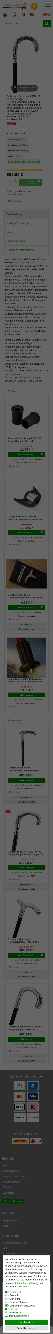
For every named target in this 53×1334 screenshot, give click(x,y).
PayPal (13, 1309)
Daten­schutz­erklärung (26, 1283)
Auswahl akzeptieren (26, 1328)
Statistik (14, 1295)
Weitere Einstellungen (17, 1316)
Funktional (15, 1312)
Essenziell (15, 1292)
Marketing (15, 1298)
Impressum (21, 1286)
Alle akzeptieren (26, 1322)
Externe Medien (18, 1302)
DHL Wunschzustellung (22, 1305)
